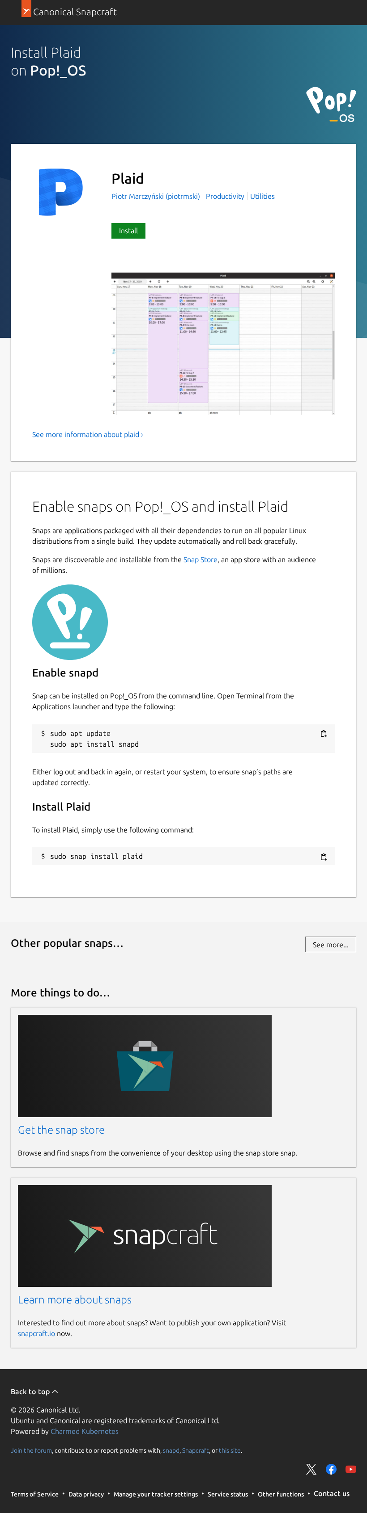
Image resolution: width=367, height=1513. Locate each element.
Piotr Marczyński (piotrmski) (156, 196)
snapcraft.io (36, 1333)
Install (128, 231)
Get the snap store (61, 1130)
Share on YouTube (351, 1469)
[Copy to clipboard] (323, 734)
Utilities (262, 196)
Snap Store (201, 559)
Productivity (225, 196)
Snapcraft (195, 1450)
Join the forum (31, 1450)
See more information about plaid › (87, 434)
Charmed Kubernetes (85, 1431)
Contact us (332, 1493)
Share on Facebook (331, 1469)
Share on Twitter (311, 1469)
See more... (331, 945)
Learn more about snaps (75, 1300)
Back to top (31, 1391)
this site (230, 1450)
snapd (171, 1450)
